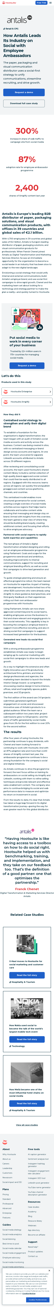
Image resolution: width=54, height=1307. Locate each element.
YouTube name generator (39, 1187)
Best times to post (11, 1244)
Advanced (7, 1208)
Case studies (33, 1207)
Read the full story (27, 975)
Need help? (33, 1247)
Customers (7, 1173)
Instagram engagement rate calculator (38, 1172)
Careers (6, 1164)
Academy (32, 1212)
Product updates (35, 1252)
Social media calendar (12, 1248)
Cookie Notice (28, 1293)
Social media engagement (14, 1253)
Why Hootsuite (9, 1154)
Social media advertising (13, 1267)
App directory (34, 1230)
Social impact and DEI (12, 1182)
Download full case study (24, 103)
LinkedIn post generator (38, 1183)
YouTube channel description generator (37, 1193)
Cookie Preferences (38, 1300)
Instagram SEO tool (36, 1178)
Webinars (32, 1225)
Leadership (7, 1168)
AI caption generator (37, 1154)
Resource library (35, 1221)
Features (6, 1218)
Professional (8, 1204)
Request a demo (24, 92)
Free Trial (41, 3)
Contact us (33, 1256)
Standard (6, 1199)
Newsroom (7, 1177)
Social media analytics (12, 1234)
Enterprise (7, 1213)
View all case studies (27, 1125)
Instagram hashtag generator (36, 1165)
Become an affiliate (36, 1235)
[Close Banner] (49, 1270)
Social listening (9, 1239)
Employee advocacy (11, 1258)
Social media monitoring (13, 1262)
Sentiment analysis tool (38, 1159)
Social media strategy (12, 1230)
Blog (30, 1216)
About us (6, 1159)
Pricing (6, 1194)
